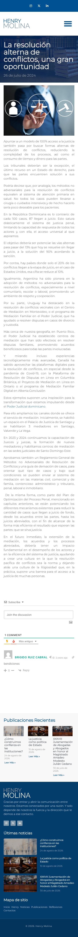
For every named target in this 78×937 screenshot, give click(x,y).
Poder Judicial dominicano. (26, 406)
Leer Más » (9, 762)
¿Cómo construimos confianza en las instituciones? (13, 745)
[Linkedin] (47, 6)
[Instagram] (31, 6)
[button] (68, 23)
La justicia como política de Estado (37, 742)
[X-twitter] (39, 6)
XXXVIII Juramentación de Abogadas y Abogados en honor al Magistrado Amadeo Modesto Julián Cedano (63, 751)
